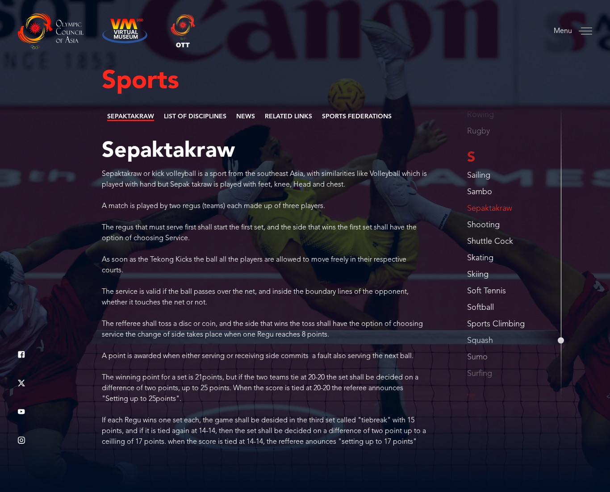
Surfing (479, 374)
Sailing (478, 175)
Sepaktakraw (489, 208)
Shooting (483, 225)
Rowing (480, 115)
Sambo (479, 192)
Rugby (478, 131)
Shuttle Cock (490, 242)
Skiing (478, 275)
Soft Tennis (486, 291)
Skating (480, 258)
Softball (480, 308)
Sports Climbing (496, 324)
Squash (480, 341)
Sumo (477, 357)
